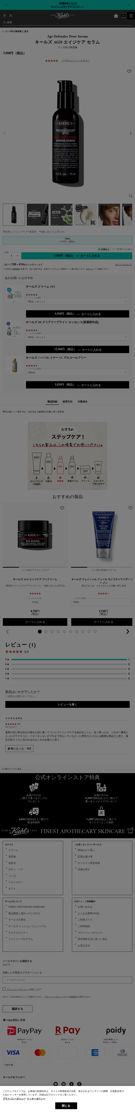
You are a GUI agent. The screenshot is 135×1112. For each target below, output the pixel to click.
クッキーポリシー (36, 1098)
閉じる (66, 1105)
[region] (67, 1099)
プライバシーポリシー (14, 1098)
